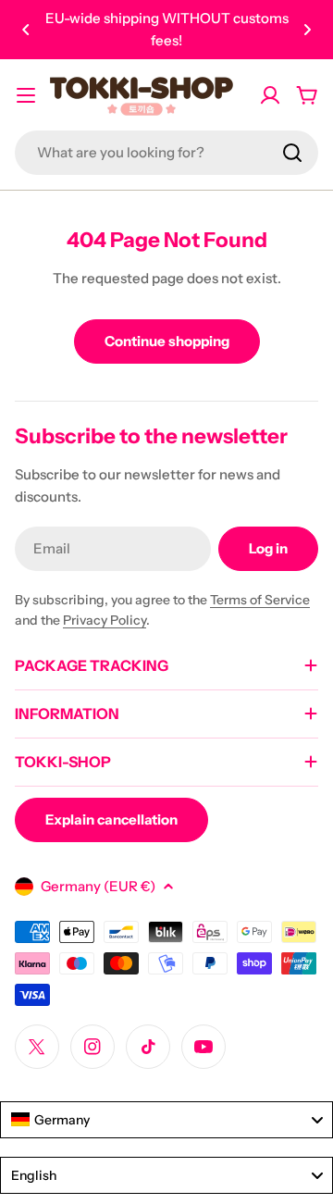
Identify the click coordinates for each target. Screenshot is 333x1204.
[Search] (292, 153)
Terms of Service (260, 599)
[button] (26, 30)
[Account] (270, 95)
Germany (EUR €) (98, 886)
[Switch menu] (26, 95)
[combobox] (166, 152)
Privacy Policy (104, 620)
